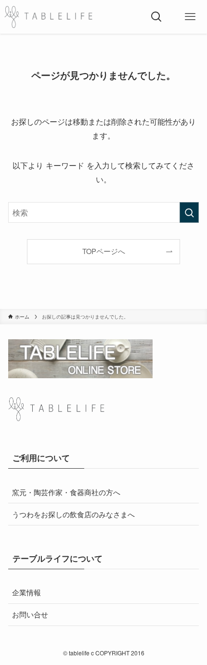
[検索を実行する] (189, 212)
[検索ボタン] (156, 17)
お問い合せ (30, 614)
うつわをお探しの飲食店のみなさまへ (73, 514)
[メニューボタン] (190, 17)
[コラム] (48, 17)
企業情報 (26, 592)
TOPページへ (103, 251)
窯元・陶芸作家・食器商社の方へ (66, 491)
